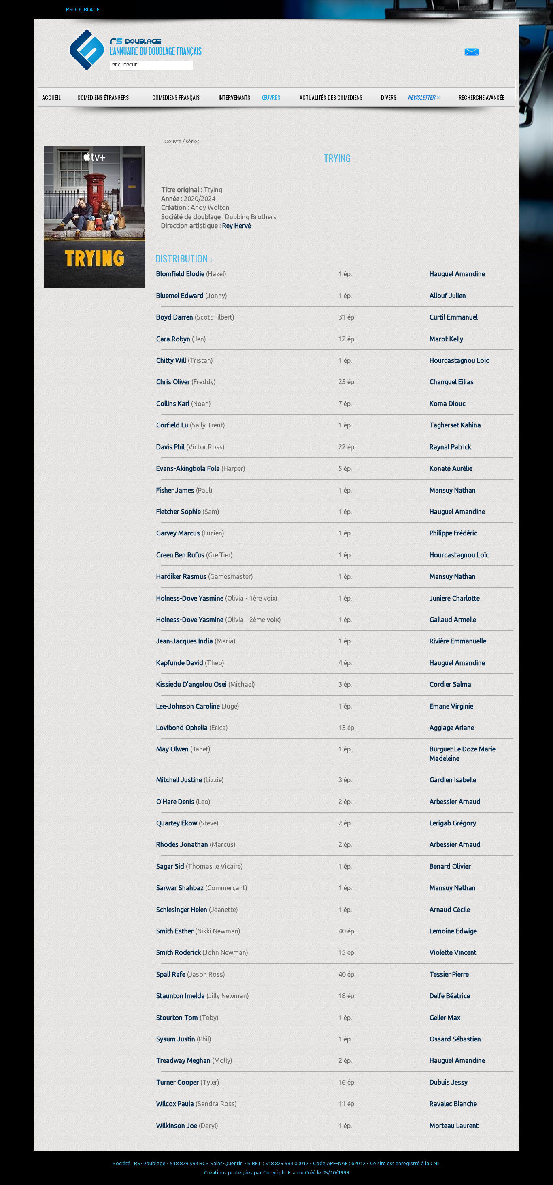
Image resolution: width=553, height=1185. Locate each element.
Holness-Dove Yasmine (189, 598)
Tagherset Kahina (455, 425)
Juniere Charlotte (455, 598)
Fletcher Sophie (178, 511)
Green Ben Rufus (180, 555)
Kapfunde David (179, 663)
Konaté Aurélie (451, 468)
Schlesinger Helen (181, 909)
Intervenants (234, 97)
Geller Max (445, 1017)
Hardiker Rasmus (181, 576)
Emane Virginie (451, 706)
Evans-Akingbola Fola (188, 468)
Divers (388, 97)
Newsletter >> (424, 97)
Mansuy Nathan (453, 490)
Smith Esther (175, 931)
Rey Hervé (236, 225)
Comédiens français (176, 97)
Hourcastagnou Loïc (459, 360)
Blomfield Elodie (180, 273)
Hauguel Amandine (457, 273)
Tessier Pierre (449, 974)
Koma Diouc (448, 403)
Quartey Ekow (176, 823)
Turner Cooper (177, 1082)
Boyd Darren (174, 317)
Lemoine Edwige (453, 931)
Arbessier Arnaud (455, 801)
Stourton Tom (177, 1017)
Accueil (51, 97)
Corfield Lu (172, 425)
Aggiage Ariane (452, 727)
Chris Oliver (173, 381)
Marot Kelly (446, 339)
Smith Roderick (178, 952)
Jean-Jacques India (184, 641)
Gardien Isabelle (453, 779)
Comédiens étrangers (103, 97)
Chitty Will (171, 360)
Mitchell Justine (179, 779)
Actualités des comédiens (331, 97)
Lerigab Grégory (453, 823)
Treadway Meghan (183, 1060)
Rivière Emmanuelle (458, 641)
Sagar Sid (170, 866)
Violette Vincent (453, 952)
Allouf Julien (448, 295)
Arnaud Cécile (450, 909)
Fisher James (175, 490)
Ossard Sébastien (455, 1039)
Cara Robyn (173, 339)
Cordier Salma (450, 684)
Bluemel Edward (180, 295)
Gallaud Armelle (453, 619)
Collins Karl (172, 403)
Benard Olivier (450, 866)
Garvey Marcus (178, 533)
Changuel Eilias (452, 381)
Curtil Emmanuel (454, 317)
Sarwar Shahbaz (180, 887)
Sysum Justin (175, 1039)
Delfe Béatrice (450, 995)
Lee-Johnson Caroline (188, 706)
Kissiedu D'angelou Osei (191, 684)
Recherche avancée (481, 97)
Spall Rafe (170, 974)
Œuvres (271, 97)
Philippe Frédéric (453, 533)
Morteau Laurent (454, 1125)
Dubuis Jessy (449, 1082)
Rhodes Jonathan (182, 844)
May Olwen (172, 749)
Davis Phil (170, 447)
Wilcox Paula (175, 1103)
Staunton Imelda (180, 995)
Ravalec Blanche (453, 1103)
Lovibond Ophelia (182, 727)
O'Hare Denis (175, 801)
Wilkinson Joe (176, 1125)
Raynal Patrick (450, 447)
